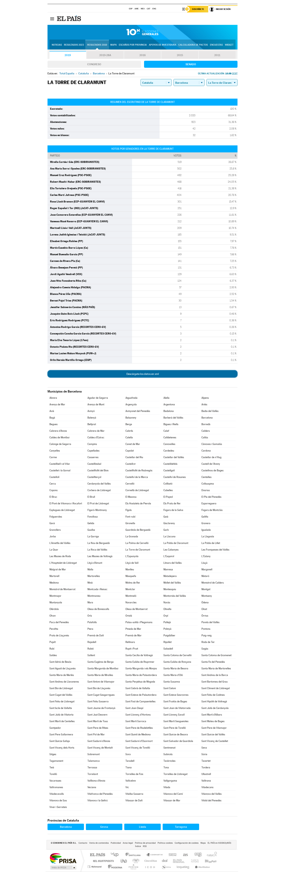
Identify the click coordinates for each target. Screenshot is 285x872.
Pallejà (167, 622)
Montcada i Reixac (97, 589)
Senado (191, 64)
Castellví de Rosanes (174, 477)
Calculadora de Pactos (193, 44)
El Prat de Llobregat (98, 503)
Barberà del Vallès (173, 417)
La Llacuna (169, 536)
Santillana (134, 855)
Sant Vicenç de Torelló (137, 747)
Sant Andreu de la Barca (214, 675)
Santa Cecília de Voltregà (139, 655)
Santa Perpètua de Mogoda (140, 681)
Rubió (90, 648)
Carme (53, 457)
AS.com (183, 855)
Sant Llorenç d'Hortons (138, 714)
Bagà (52, 417)
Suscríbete (198, 9)
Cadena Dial (165, 860)
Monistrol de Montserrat (62, 589)
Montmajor (55, 595)
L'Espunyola (131, 556)
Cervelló (129, 483)
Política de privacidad (145, 843)
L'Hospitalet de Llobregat (63, 562)
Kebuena (207, 860)
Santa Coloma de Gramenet (216, 655)
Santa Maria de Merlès (61, 675)
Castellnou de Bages (212, 470)
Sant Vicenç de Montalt (100, 747)
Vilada (166, 787)
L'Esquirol (168, 556)
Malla (90, 569)
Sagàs (204, 648)
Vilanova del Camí (173, 793)
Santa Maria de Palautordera (141, 675)
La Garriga (93, 536)
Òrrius (204, 615)
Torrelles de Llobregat (175, 774)
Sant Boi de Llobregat (61, 688)
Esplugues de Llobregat (62, 510)
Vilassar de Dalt (133, 800)
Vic (127, 787)
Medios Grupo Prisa (63, 867)
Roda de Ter (208, 642)
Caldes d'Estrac (95, 437)
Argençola (131, 404)
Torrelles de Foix (134, 774)
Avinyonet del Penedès (137, 411)
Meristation (202, 866)
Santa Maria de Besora (175, 668)
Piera (90, 628)
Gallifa (204, 516)
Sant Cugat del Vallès (60, 694)
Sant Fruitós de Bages (175, 701)
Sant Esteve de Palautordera (140, 694)
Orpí (165, 615)
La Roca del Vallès (97, 549)
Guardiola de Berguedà (137, 529)
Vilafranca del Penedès (100, 793)
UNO (124, 860)
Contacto (83, 843)
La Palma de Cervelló (137, 543)
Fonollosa (92, 516)
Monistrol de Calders (212, 582)
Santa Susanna (171, 681)
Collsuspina (207, 483)
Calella (129, 437)
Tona (166, 767)
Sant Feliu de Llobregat (61, 701)
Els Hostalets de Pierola (138, 503)
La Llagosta (207, 536)
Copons (53, 490)
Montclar (130, 589)
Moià (90, 582)
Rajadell (91, 642)
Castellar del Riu (134, 457)
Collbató (167, 483)
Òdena (205, 602)
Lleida (142, 826)
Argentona (169, 404)
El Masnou (130, 496)
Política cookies (165, 843)
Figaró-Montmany (97, 510)
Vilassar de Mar (171, 800)
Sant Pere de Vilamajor (214, 727)
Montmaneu (93, 595)
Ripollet (167, 642)
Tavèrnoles (169, 760)
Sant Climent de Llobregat (215, 688)
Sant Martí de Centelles (62, 721)
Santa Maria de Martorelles (216, 668)
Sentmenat (169, 747)
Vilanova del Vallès (211, 793)
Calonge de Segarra (60, 444)
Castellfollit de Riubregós (138, 470)
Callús (204, 437)
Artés (204, 404)
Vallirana (206, 780)
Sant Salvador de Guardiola (178, 741)
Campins (92, 444)
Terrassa (92, 767)
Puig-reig (206, 635)
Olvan (52, 615)
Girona (104, 826)
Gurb (166, 529)
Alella (166, 397)
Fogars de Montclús (212, 510)
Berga (128, 424)
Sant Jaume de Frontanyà (101, 708)
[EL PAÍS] (69, 18)
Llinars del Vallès (172, 562)
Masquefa (130, 576)
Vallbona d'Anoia (96, 780)
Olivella (167, 609)
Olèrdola (54, 609)
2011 (217, 55)
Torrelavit (92, 774)
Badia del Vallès (209, 411)
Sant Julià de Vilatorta (61, 714)
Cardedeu (168, 450)
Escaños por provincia (133, 44)
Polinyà (167, 628)
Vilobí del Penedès (211, 800)
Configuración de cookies (187, 843)
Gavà (52, 523)
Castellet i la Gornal (59, 470)
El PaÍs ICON (150, 866)
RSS (145, 846)
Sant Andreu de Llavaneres (64, 681)
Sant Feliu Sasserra (98, 701)
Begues (53, 424)
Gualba (91, 529)
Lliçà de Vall (131, 562)
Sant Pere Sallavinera (61, 734)
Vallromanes (56, 787)
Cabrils (129, 430)
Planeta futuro (193, 860)
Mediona (54, 582)
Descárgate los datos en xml (142, 373)
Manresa (168, 569)
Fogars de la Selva (173, 510)
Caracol (211, 855)
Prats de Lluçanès (59, 635)
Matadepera (170, 576)
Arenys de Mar (57, 404)
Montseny (206, 595)
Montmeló (130, 595)
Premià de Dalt (95, 635)
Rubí (51, 648)
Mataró (205, 576)
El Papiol (168, 496)
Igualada (206, 529)
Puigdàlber (169, 635)
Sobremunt (93, 754)
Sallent (91, 655)
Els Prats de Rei (171, 503)
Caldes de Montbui (59, 437)
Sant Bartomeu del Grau (214, 681)
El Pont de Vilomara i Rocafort (65, 503)
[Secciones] (52, 18)
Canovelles (169, 444)
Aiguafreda (131, 397)
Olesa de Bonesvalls (98, 609)
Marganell (206, 569)
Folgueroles (55, 516)
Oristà (128, 615)
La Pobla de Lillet (210, 543)
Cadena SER (171, 855)
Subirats (168, 754)
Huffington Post (102, 860)
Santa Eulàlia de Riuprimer (139, 661)
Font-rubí (130, 516)
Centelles (206, 477)
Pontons (205, 628)
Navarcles (130, 602)
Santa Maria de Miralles (100, 675)
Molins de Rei (132, 582)
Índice (138, 846)
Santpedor (55, 727)
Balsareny (130, 417)
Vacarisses (55, 780)
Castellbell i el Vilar (59, 463)
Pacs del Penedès (59, 622)
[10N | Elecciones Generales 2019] (142, 32)
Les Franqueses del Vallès (215, 549)
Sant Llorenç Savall (174, 714)
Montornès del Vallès (174, 595)
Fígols (128, 510)
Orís (89, 615)
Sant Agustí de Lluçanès (62, 668)
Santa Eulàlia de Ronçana (177, 661)
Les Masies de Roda (60, 556)
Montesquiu (169, 589)
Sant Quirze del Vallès (213, 734)
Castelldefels (170, 463)
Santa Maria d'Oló (173, 675)
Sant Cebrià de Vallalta (137, 688)
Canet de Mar (132, 444)
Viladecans (207, 787)
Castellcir (130, 463)
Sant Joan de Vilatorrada (177, 708)
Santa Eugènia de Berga (100, 661)
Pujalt (52, 642)
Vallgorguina (170, 780)
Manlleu (129, 569)
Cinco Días (150, 860)
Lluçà (204, 562)
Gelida (90, 523)
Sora (128, 754)
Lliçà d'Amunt (94, 562)
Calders (205, 430)
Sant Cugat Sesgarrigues (101, 694)
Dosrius (205, 490)
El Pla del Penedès (211, 496)
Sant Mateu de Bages (213, 721)
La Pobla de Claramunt (175, 543)
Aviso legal (128, 843)
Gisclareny (169, 523)
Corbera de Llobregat (99, 490)
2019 (68, 55)
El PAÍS (97, 855)
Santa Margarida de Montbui (102, 668)
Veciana (91, 787)
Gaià (165, 516)
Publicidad (116, 843)
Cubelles (168, 490)
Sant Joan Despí (134, 708)
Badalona (168, 411)
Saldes (53, 655)
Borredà (205, 424)
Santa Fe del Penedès (213, 661)
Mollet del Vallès (172, 582)
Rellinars (130, 642)
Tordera (205, 767)
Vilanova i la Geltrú (97, 800)
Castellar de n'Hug (211, 457)
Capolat (129, 450)
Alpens (205, 397)
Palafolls (92, 622)
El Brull (91, 496)
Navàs (166, 602)
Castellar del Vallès (173, 457)
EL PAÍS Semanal (179, 860)
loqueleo (183, 866)
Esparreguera (208, 503)
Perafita (53, 628)
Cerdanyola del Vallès (99, 483)
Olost (204, 609)
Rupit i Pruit (131, 648)
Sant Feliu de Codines (213, 694)
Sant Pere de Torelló (174, 727)
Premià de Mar (133, 635)
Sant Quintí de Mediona (138, 734)
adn (196, 855)
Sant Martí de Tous (97, 721)
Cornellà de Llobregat (137, 490)
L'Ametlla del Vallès (59, 543)
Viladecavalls (56, 793)
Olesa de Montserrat (136, 609)
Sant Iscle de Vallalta (60, 708)
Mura (90, 602)
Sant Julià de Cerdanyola (215, 708)
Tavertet (206, 760)
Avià (51, 411)
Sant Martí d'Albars (211, 714)
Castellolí (54, 477)
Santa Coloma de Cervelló (177, 655)
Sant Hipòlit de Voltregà (214, 701)
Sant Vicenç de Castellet (214, 741)
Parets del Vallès (210, 622)
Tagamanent (56, 760)
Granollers (55, 529)
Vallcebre (130, 780)
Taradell (129, 760)
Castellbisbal (94, 463)
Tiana (128, 767)
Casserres (92, 457)
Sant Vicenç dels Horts (61, 747)
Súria (204, 754)
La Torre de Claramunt (137, 549)
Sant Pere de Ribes (97, 727)
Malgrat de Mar (57, 569)
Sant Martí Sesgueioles (175, 721)
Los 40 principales (116, 855)
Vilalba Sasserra (134, 793)
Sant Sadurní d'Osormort (139, 741)
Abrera (53, 397)
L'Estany (206, 556)
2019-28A (105, 55)
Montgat (205, 589)
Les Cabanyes (171, 549)
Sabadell (168, 648)
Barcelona (207, 417)
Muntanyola (55, 602)
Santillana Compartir (154, 855)
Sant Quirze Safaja (59, 741)
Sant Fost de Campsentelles (140, 701)
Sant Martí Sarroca (135, 721)
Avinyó (91, 411)
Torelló (53, 774)
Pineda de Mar (133, 628)
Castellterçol (94, 477)
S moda (166, 866)
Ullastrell (206, 774)
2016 (142, 55)
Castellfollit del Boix (98, 470)
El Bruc (53, 496)
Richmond (95, 866)
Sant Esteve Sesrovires (175, 694)
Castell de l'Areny (210, 463)
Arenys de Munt (95, 404)
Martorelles (93, 576)
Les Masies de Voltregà (99, 556)
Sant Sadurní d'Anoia (98, 741)
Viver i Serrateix (58, 807)
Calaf (166, 430)
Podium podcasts (133, 866)
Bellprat (91, 424)
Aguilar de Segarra (97, 397)
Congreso (94, 64)
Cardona (206, 450)
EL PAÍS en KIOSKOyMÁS (219, 843)
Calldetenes (169, 437)
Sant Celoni (169, 688)
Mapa (113, 44)
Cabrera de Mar (95, 430)
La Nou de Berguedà (98, 543)
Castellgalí (169, 470)
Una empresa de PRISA (63, 858)
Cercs (52, 483)
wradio (135, 860)
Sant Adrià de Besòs (60, 661)
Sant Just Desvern (97, 714)
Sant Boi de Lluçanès (98, 688)
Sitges (52, 754)
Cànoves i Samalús (211, 444)
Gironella (130, 523)
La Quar (53, 549)
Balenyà (91, 417)
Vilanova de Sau (58, 800)
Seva (204, 747)
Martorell (54, 576)
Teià (51, 767)
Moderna (114, 866)
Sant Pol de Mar (96, 734)
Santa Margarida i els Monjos (141, 668)
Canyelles (54, 450)
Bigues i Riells (170, 424)
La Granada (131, 536)
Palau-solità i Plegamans (138, 622)
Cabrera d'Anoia (58, 430)
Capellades (93, 450)
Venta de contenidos (99, 843)
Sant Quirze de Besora (175, 734)
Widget (229, 44)
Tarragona (181, 826)
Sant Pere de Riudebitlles (139, 727)
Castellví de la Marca (136, 477)
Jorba (52, 536)
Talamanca (93, 760)
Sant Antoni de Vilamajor (100, 681)
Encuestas (216, 44)
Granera (205, 523)
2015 (180, 55)
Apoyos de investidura (162, 44)
